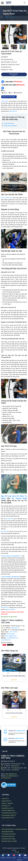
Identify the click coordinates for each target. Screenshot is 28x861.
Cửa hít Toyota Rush (7, 197)
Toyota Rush (18, 92)
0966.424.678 (20, 85)
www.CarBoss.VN (5, 640)
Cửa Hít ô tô (13, 62)
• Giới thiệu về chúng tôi (7, 829)
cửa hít (5, 92)
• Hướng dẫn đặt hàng (7, 831)
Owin (9, 67)
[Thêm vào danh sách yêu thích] (20, 673)
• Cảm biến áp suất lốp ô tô (9, 813)
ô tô (11, 92)
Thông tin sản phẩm (8, 96)
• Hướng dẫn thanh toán (7, 836)
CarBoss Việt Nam (10, 609)
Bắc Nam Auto (9, 518)
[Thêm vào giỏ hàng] (8, 673)
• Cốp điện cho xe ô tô (7, 808)
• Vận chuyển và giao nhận (8, 834)
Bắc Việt (17, 852)
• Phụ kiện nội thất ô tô (7, 817)
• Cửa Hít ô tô (5, 798)
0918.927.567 (18, 81)
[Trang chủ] (1, 17)
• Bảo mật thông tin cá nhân (9, 841)
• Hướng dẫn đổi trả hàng (8, 839)
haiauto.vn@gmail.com (11, 636)
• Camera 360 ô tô (6, 801)
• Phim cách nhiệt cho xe (8, 810)
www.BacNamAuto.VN (12, 638)
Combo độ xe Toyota (13, 64)
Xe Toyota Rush (19, 498)
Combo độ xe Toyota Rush (10, 125)
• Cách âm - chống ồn (7, 803)
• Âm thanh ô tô (5, 805)
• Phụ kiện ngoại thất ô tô (8, 815)
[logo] (8, 2)
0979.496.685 (15, 770)
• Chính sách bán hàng (21, 829)
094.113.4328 (13, 632)
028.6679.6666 (11, 634)
